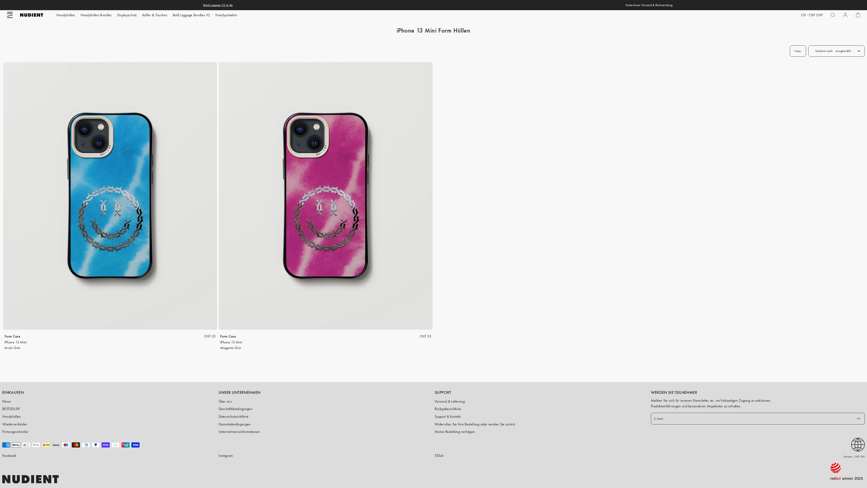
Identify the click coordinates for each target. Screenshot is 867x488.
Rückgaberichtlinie (448, 408)
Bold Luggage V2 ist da (218, 5)
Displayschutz (127, 15)
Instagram (226, 455)
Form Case (12, 336)
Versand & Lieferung (450, 401)
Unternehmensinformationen (239, 431)
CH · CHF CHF (812, 15)
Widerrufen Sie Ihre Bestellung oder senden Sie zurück (475, 424)
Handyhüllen (65, 15)
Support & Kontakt (448, 416)
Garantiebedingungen (235, 424)
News (6, 401)
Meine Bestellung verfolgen (455, 431)
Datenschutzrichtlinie (234, 416)
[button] (10, 15)
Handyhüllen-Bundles (96, 15)
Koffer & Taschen (154, 15)
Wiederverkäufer (14, 424)
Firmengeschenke (15, 431)
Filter (798, 51)
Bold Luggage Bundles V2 (191, 15)
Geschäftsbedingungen (235, 408)
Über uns (225, 401)
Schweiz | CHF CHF (854, 456)
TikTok (439, 455)
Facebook (9, 455)
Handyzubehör (226, 15)
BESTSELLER (11, 408)
